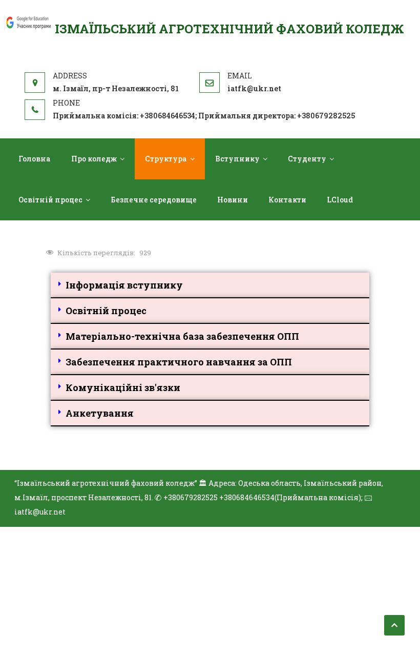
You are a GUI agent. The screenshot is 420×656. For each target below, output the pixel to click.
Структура (166, 158)
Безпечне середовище (154, 199)
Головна (34, 158)
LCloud (340, 199)
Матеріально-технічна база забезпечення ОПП (182, 336)
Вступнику (237, 158)
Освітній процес (50, 199)
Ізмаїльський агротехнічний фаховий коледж (229, 28)
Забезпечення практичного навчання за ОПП (179, 362)
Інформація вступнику (124, 285)
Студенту (307, 158)
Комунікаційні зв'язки (123, 387)
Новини (232, 199)
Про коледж (94, 158)
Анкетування (100, 413)
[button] (210, 285)
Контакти (287, 199)
